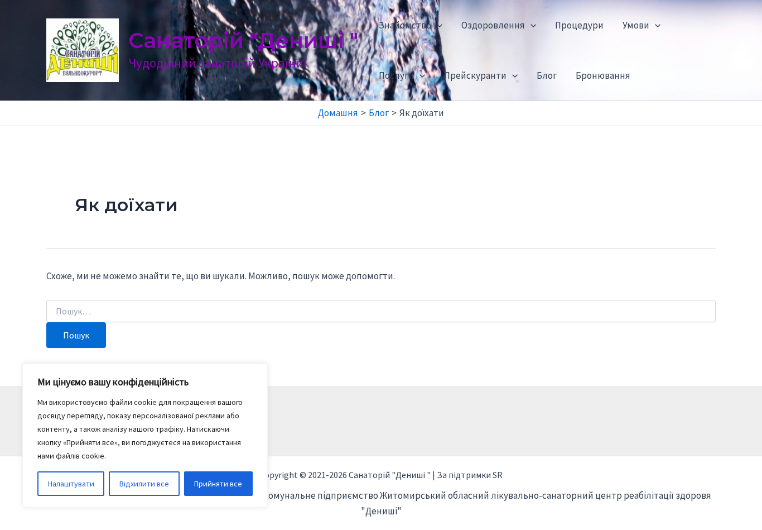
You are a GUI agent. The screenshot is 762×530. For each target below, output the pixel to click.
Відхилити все (144, 484)
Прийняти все (218, 484)
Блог (547, 75)
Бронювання (603, 75)
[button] (436, 25)
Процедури (579, 25)
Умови (636, 25)
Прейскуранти (475, 75)
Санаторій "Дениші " (243, 40)
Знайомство (405, 25)
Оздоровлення (493, 25)
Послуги (396, 75)
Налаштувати (71, 484)
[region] (145, 436)
